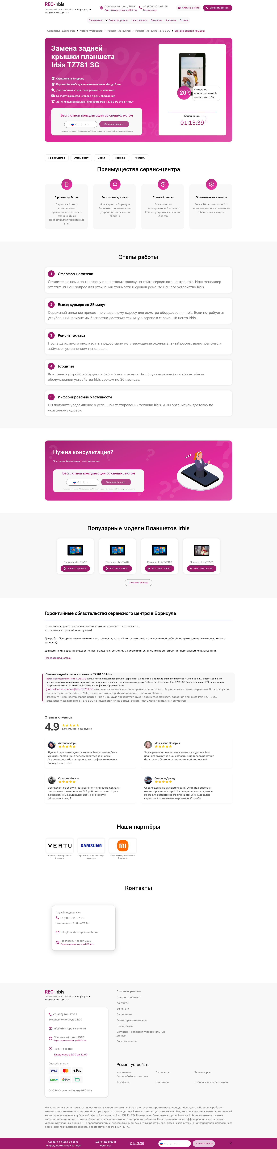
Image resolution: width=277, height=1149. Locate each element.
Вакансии (156, 20)
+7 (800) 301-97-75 (155, 6)
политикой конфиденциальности (120, 131)
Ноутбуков (162, 1082)
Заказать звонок (219, 7)
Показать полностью (58, 657)
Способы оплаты (127, 1041)
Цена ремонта (139, 20)
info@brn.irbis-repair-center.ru (79, 932)
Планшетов (162, 1072)
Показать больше (138, 582)
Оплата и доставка (128, 997)
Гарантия (120, 157)
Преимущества (56, 157)
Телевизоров (203, 1072)
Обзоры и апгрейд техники (212, 1082)
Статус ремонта (190, 7)
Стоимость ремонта (129, 991)
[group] (60, 849)
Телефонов (123, 1082)
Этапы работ (81, 157)
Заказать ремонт (76, 568)
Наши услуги (125, 1026)
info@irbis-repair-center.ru (70, 1028)
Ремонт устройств (118, 20)
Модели (102, 157)
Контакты (170, 20)
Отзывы (184, 20)
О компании (95, 20)
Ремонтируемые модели (132, 1020)
